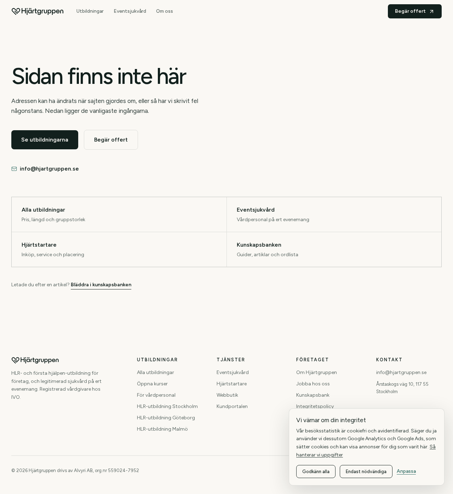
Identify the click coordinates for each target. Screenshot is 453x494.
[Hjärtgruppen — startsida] (37, 11)
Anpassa (406, 471)
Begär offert (410, 11)
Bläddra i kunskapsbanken (101, 285)
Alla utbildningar (155, 372)
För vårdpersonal (156, 395)
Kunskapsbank (312, 395)
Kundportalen (232, 406)
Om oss (164, 11)
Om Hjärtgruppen (316, 372)
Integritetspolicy (315, 406)
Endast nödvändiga (366, 471)
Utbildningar (90, 11)
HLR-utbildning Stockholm (167, 406)
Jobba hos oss (313, 384)
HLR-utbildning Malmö (162, 429)
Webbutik (227, 395)
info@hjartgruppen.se (49, 168)
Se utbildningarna (44, 139)
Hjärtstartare (232, 384)
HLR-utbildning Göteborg (166, 418)
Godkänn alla (315, 471)
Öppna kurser (152, 384)
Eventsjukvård (130, 11)
